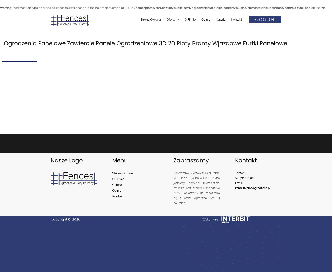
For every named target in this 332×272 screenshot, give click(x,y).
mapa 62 (234, 269)
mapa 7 (258, 226)
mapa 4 (217, 226)
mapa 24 (179, 242)
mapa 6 (245, 226)
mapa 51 (255, 258)
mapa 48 (210, 258)
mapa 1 (177, 226)
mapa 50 (241, 258)
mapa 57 (240, 263)
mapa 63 (249, 269)
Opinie (205, 19)
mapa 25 (194, 242)
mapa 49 (225, 258)
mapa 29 (255, 242)
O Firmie (190, 19)
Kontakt (236, 19)
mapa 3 (204, 226)
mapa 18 (198, 237)
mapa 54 (194, 263)
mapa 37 (255, 248)
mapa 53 (179, 263)
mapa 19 (213, 237)
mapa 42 (225, 253)
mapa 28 (240, 242)
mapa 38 (270, 248)
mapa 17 (183, 237)
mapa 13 (234, 231)
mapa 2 (191, 226)
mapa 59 (270, 263)
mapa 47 (195, 258)
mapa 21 (242, 237)
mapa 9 (176, 231)
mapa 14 (249, 231)
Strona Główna (150, 19)
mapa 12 (220, 231)
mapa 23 (272, 237)
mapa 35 (224, 248)
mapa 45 (270, 253)
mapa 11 (205, 231)
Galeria (221, 19)
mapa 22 (257, 237)
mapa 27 (225, 242)
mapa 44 (255, 253)
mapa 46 (179, 258)
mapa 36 (240, 248)
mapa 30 (270, 242)
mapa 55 (209, 263)
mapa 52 (270, 258)
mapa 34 (209, 248)
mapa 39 (179, 253)
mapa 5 (231, 226)
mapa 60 (203, 269)
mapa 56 (225, 263)
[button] (265, 19)
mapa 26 (209, 242)
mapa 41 (210, 253)
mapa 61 (218, 269)
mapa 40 (195, 253)
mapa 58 (255, 263)
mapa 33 (194, 248)
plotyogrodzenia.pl (259, 188)
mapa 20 (228, 237)
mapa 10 (191, 231)
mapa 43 (240, 253)
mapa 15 (264, 231)
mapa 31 (179, 248)
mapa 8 (272, 226)
